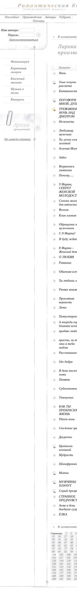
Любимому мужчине (66, 132)
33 (71, 539)
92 (65, 551)
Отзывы (38, 21)
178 (68, 572)
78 (71, 548)
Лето (62, 307)
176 (54, 572)
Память (64, 379)
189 (61, 575)
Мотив (64, 473)
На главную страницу (17, 139)
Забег (62, 157)
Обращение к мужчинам (68, 226)
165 (61, 569)
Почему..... (66, 175)
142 (68, 563)
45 (53, 542)
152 (54, 566)
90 (53, 551)
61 (59, 545)
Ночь (62, 73)
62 (65, 545)
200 (54, 579)
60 (53, 545)
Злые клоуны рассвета (67, 84)
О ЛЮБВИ (66, 257)
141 (61, 563)
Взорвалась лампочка (66, 168)
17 (65, 536)
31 (59, 539)
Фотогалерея (20, 61)
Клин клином (67, 215)
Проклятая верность (66, 300)
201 (61, 579)
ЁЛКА (63, 514)
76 (59, 548)
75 (53, 548)
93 (71, 551)
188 (54, 575)
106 (68, 554)
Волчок (64, 209)
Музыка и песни (17, 91)
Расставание (68, 352)
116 (54, 557)
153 (61, 566)
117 (61, 557)
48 (71, 542)
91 (59, 551)
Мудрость (66, 455)
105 (61, 554)
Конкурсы (17, 99)
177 (61, 572)
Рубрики (65, 17)
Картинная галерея (18, 70)
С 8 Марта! (67, 233)
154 (68, 566)
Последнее (12, 17)
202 (68, 579)
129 (61, 560)
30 (53, 539)
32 (65, 539)
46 (59, 542)
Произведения (32, 17)
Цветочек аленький (66, 447)
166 (68, 569)
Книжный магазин (18, 80)
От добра (66, 361)
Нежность (66, 121)
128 (54, 560)
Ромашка (65, 262)
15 (53, 536)
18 (71, 536)
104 (54, 554)
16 (59, 536)
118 (68, 557)
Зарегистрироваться (23, 39)
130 (68, 560)
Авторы (50, 17)
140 (54, 563)
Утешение (66, 397)
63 (71, 545)
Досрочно (65, 437)
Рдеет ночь (67, 419)
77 (65, 548)
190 (68, 575)
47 (65, 542)
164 (54, 569)
